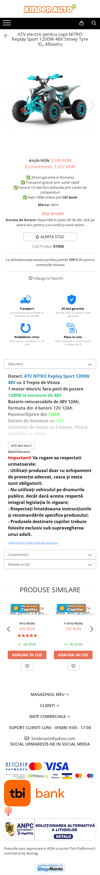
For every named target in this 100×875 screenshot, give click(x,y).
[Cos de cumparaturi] (81, 23)
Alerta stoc (53, 236)
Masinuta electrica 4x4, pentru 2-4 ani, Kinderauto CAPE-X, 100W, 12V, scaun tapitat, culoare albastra (27, 610)
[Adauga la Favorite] (27, 666)
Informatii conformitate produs (33, 543)
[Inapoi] (4, 35)
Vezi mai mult (21, 446)
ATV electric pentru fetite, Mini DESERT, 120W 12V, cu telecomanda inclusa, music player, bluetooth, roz (73, 610)
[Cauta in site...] (94, 23)
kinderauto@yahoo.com (52, 738)
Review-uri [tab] (19, 564)
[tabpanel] (50, 100)
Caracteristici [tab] (18, 554)
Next (91, 105)
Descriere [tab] (15, 363)
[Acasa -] (50, 9)
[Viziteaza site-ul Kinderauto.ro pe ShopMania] (50, 868)
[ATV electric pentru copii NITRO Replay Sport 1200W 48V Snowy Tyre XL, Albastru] (50, 100)
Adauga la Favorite (48, 278)
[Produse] (7, 24)
